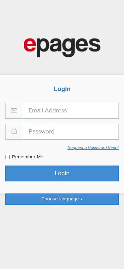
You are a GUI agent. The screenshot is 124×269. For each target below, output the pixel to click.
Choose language (60, 199)
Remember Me (27, 157)
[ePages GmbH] (62, 48)
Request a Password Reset (93, 148)
